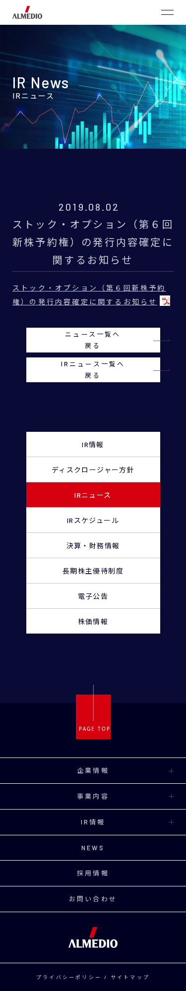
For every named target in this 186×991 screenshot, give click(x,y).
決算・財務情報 (93, 545)
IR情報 (93, 444)
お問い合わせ (93, 899)
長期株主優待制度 (93, 571)
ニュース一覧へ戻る (93, 340)
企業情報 (93, 770)
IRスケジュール (93, 520)
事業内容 (93, 796)
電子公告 (93, 596)
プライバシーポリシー (69, 977)
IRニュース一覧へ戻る (93, 369)
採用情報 (93, 873)
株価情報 (93, 621)
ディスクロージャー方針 (93, 470)
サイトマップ (130, 977)
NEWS (93, 848)
